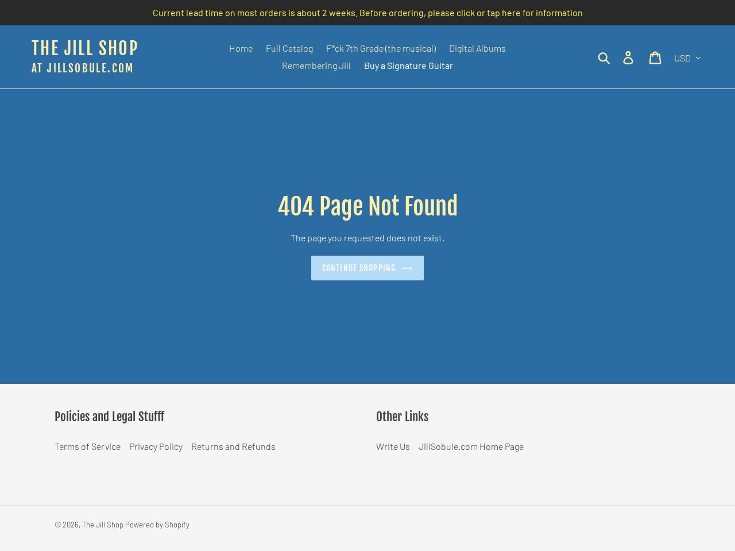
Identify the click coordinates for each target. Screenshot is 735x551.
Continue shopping (359, 268)
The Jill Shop (85, 48)
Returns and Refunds (233, 446)
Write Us (393, 446)
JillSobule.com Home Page (471, 446)
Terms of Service (88, 446)
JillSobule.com (90, 68)
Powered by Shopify (157, 524)
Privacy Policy (156, 446)
